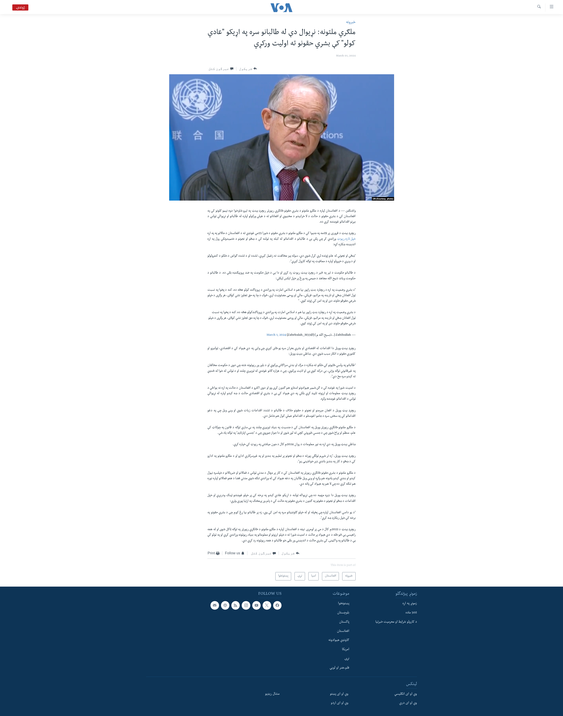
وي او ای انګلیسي (405, 694)
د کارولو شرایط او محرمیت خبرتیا (396, 622)
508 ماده (411, 613)
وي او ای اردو (339, 703)
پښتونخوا (343, 604)
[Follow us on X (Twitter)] (267, 605)
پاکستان (344, 622)
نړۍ (346, 659)
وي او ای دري (408, 703)
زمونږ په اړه (409, 604)
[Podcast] (225, 605)
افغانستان (343, 631)
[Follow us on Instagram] (246, 605)
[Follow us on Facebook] (277, 605)
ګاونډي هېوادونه (338, 640)
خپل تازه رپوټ (346, 239)
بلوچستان (343, 613)
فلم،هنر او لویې (339, 668)
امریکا (345, 650)
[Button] (248, 69)
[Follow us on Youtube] (256, 605)
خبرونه (351, 22)
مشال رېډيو (272, 694)
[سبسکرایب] (214, 605)
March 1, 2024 (276, 335)
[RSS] (235, 605)
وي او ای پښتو (339, 694)
